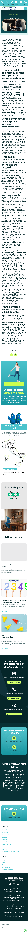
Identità (4, 839)
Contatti (4, 837)
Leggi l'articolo (5, 575)
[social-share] (11, 354)
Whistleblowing (6, 867)
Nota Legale (5, 924)
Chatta (16, 4)
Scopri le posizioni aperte (14, 817)
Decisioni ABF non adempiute (10, 851)
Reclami (4, 849)
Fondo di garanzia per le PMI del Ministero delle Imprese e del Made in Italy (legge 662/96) (14, 915)
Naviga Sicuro (6, 865)
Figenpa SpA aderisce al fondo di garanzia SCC (14, 912)
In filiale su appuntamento (14, 741)
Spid (21, 4)
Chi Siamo (5, 832)
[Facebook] (10, 884)
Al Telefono (14, 750)
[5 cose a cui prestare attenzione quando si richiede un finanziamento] (14, 588)
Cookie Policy (15, 907)
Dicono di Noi (6, 835)
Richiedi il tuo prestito (13, 384)
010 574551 (10, 891)
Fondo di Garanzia (7, 869)
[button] (25, 8)
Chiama (12, 4)
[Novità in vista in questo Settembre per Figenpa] (14, 552)
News (4, 862)
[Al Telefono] (14, 747)
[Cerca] (25, 2)
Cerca (25, 4)
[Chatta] (16, 2)
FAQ (3, 860)
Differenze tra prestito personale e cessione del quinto (12, 637)
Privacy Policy (7, 907)
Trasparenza (6, 847)
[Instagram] (14, 884)
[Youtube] (18, 884)
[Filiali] (2, 2)
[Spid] (21, 2)
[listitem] (13, 441)
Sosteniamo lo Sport (8, 842)
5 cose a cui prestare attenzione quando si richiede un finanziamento (13, 601)
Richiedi (7, 4)
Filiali (2, 4)
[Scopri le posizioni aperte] (14, 814)
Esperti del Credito (13, 14)
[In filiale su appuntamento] (14, 738)
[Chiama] (12, 2)
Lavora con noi (6, 844)
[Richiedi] (7, 2)
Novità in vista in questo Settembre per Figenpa (13, 566)
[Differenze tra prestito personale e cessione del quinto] (14, 623)
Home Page (5, 830)
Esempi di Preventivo (7, 927)
